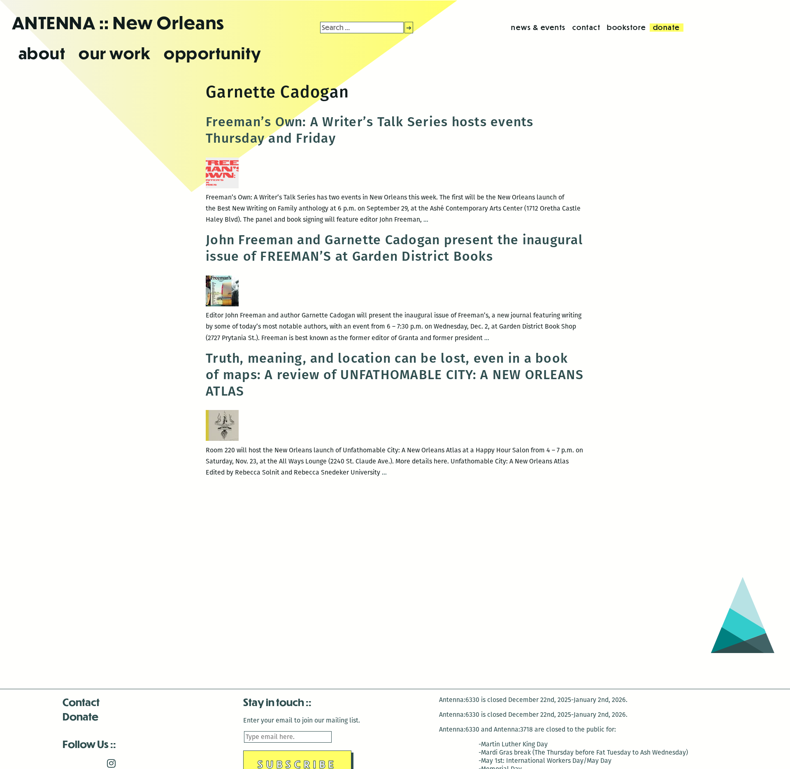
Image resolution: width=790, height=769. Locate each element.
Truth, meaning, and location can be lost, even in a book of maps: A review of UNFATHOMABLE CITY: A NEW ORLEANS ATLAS (394, 374)
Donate (80, 716)
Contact (81, 701)
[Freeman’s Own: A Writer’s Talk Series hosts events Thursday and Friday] (222, 186)
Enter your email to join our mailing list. (301, 720)
